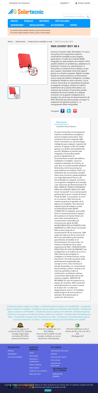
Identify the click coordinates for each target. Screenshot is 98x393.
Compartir (62, 110)
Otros (73, 25)
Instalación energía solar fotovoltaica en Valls (35, 317)
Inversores (17, 25)
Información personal (59, 351)
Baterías (44, 21)
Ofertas (11, 351)
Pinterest (75, 110)
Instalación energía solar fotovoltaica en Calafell (63, 319)
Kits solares (62, 21)
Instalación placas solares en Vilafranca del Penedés (55, 309)
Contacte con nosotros (19, 3)
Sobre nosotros (35, 364)
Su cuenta (56, 347)
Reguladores (37, 25)
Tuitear (68, 110)
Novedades (12, 354)
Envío (31, 353)
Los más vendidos (15, 357)
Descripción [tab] (61, 122)
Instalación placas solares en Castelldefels (60, 306)
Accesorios (57, 25)
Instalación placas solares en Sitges (23, 306)
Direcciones (55, 360)
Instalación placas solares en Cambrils (45, 314)
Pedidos (54, 354)
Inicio (14, 21)
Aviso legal (33, 356)
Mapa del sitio (35, 374)
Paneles (28, 21)
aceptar (48, 390)
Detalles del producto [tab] (66, 126)
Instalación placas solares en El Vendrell (54, 311)
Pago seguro (34, 368)
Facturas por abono (58, 357)
